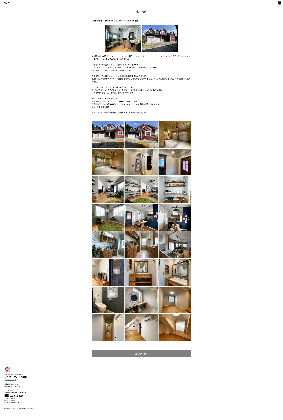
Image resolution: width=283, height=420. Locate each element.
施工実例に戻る (141, 353)
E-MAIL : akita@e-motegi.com (13, 402)
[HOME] (6, 3)
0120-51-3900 (16, 395)
